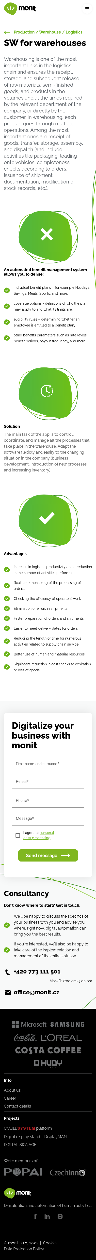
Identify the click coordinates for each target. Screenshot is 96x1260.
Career (10, 1098)
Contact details (17, 1106)
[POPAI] (25, 1172)
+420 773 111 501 (37, 971)
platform (28, 1128)
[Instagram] (60, 1216)
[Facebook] (35, 1216)
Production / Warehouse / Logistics (48, 32)
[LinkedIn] (47, 1216)
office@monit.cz (36, 992)
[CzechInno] (71, 1172)
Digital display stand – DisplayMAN (35, 1136)
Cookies (50, 1243)
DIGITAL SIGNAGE (20, 1144)
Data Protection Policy (24, 1249)
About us (12, 1090)
